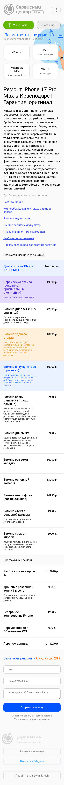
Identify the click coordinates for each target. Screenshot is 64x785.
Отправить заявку (32, 707)
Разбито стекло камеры (18, 238)
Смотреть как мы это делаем (18, 297)
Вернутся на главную (32, 751)
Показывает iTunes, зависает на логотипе (29, 244)
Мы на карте (20, 25)
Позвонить (48, 25)
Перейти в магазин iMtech (32, 775)
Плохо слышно (13, 231)
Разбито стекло (13, 202)
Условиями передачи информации (32, 719)
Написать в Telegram (32, 761)
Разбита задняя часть (17, 218)
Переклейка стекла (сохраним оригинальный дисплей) (17, 287)
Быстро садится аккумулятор (22, 225)
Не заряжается (35, 231)
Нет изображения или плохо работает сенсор (27, 210)
